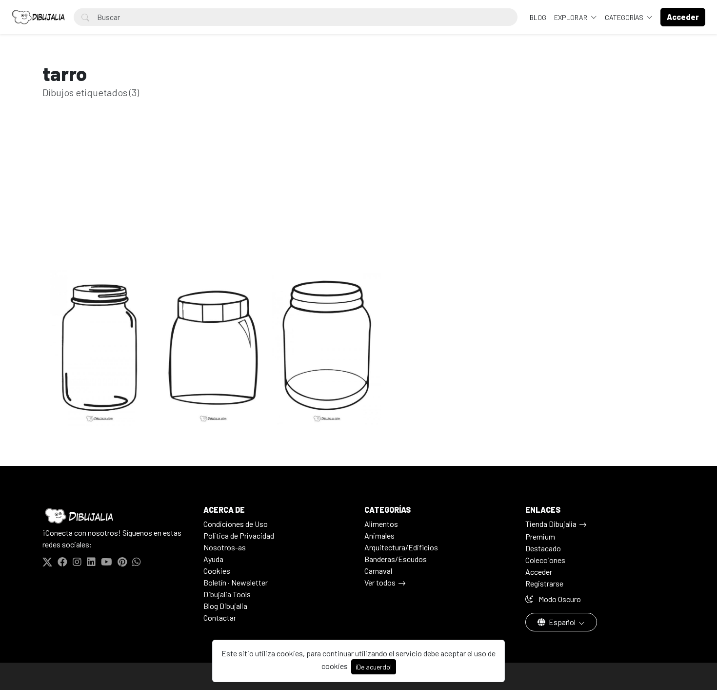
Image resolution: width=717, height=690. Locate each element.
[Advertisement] (358, 199)
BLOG (538, 17)
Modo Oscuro (559, 599)
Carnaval (378, 570)
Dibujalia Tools (227, 594)
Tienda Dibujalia (551, 523)
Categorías (625, 17)
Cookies (216, 570)
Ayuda (213, 559)
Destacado (543, 548)
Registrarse (544, 583)
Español (562, 622)
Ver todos (380, 582)
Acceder (538, 571)
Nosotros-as (224, 547)
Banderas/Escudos (395, 559)
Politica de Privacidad (238, 535)
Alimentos (381, 523)
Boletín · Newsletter (235, 582)
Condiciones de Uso (235, 523)
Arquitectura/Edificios (401, 547)
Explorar (571, 17)
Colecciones (545, 560)
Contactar (219, 617)
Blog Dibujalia (225, 605)
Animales (379, 535)
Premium (540, 536)
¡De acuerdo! (374, 667)
